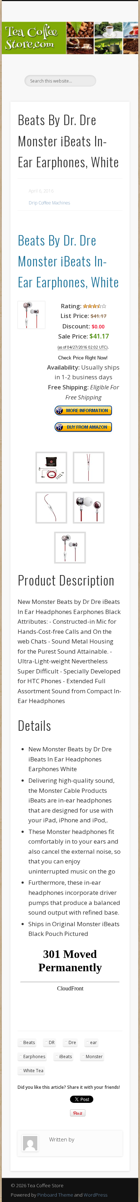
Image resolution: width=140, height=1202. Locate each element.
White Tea (33, 1071)
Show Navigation (112, 64)
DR (52, 1042)
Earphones (34, 1056)
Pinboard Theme (55, 1195)
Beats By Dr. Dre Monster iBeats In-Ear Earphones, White (68, 260)
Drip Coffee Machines (49, 203)
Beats (29, 1042)
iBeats (65, 1056)
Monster (94, 1056)
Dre (72, 1042)
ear (93, 1042)
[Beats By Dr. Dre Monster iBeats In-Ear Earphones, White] (31, 326)
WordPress (95, 1195)
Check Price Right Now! (83, 358)
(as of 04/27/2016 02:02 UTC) (82, 347)
